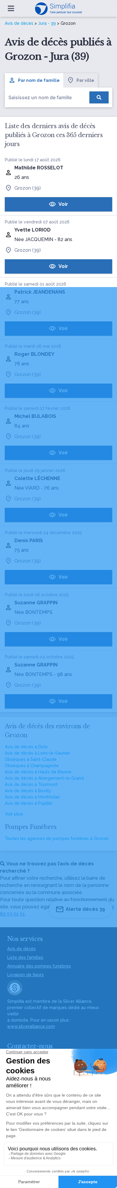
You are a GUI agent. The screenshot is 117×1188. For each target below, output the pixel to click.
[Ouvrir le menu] (11, 8)
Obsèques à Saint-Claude (31, 759)
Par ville (85, 80)
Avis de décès (19, 23)
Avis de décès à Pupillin (28, 803)
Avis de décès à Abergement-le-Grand (44, 778)
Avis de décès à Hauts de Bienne (38, 771)
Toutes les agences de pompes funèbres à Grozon (57, 838)
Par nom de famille (39, 80)
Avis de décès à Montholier (32, 797)
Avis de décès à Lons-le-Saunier (37, 753)
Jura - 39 (47, 23)
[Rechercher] (99, 97)
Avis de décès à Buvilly (28, 790)
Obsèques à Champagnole (32, 765)
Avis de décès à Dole (26, 746)
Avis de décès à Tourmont (31, 784)
